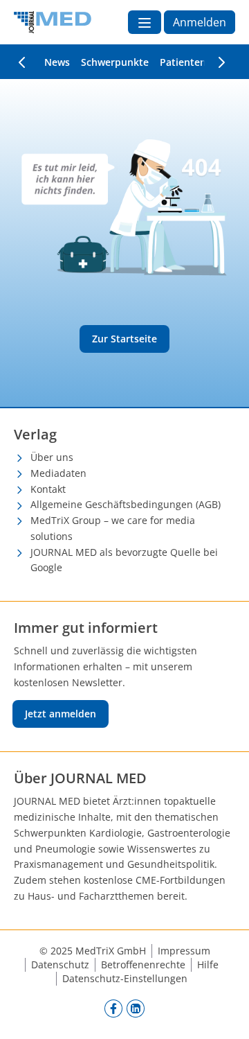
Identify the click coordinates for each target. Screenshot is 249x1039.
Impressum (184, 950)
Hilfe (208, 964)
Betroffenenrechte (143, 964)
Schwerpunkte (115, 62)
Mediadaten (58, 473)
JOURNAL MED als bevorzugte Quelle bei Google (124, 560)
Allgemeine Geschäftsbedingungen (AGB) (125, 504)
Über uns (51, 457)
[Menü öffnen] (144, 22)
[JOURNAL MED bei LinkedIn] (135, 1008)
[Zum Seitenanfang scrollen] (224, 1014)
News (57, 62)
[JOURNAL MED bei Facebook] (113, 1008)
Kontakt (48, 489)
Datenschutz (60, 964)
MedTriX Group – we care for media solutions (112, 528)
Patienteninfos (195, 62)
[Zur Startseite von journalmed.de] (52, 22)
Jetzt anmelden (60, 713)
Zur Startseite (124, 338)
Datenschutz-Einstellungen (124, 978)
